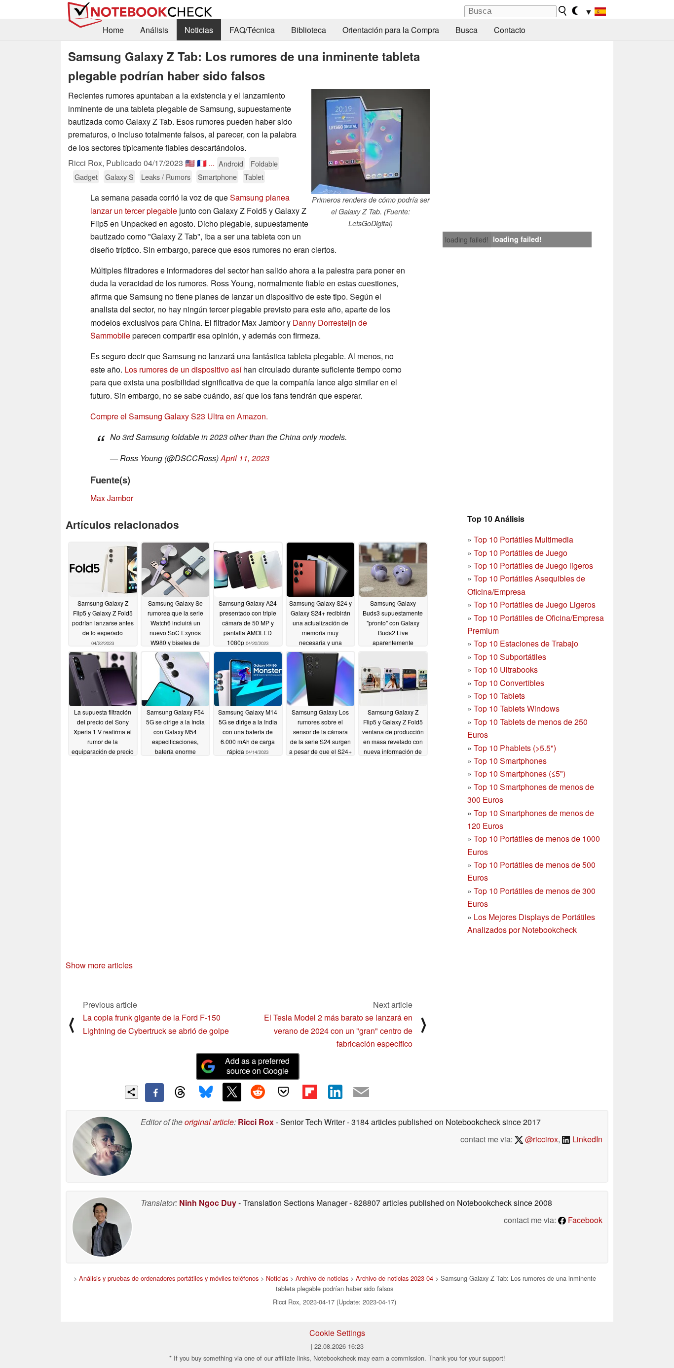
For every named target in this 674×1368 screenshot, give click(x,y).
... (212, 163)
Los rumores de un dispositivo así (182, 369)
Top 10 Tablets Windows (517, 708)
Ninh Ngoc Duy (207, 1202)
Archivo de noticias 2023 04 (394, 1278)
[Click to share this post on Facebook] (154, 1092)
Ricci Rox (256, 1122)
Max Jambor (111, 498)
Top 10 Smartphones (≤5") (519, 773)
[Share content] (131, 1092)
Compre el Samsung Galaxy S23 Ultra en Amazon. (179, 416)
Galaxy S (119, 176)
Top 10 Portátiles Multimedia (523, 539)
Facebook (584, 1220)
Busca (466, 29)
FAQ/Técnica (252, 29)
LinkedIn (586, 1139)
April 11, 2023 (245, 458)
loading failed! (466, 239)
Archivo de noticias (322, 1278)
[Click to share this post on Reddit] (257, 1092)
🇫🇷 (202, 163)
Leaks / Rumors (165, 176)
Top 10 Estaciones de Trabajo (526, 643)
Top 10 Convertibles (509, 682)
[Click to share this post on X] (232, 1092)
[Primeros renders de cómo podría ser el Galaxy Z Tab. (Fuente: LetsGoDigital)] (370, 141)
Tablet (253, 176)
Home (113, 29)
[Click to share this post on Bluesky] (205, 1092)
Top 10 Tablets (499, 695)
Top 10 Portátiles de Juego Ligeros (535, 604)
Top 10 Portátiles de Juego (520, 552)
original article (209, 1122)
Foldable (264, 163)
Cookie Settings (337, 1332)
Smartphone (217, 176)
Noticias (199, 29)
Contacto (509, 29)
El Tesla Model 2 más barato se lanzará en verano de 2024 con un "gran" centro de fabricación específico (338, 1030)
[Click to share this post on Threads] (180, 1092)
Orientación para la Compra (390, 29)
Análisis (154, 29)
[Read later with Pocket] (283, 1092)
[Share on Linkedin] (335, 1092)
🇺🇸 (190, 163)
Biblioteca (308, 29)
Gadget (86, 176)
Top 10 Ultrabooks (506, 669)
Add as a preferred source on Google (257, 1066)
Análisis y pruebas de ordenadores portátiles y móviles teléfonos (169, 1278)
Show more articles (99, 965)
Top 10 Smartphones (510, 760)
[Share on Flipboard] (309, 1092)
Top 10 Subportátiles (510, 656)
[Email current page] (361, 1092)
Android (231, 163)
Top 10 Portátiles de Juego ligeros (533, 565)
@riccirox (540, 1139)
